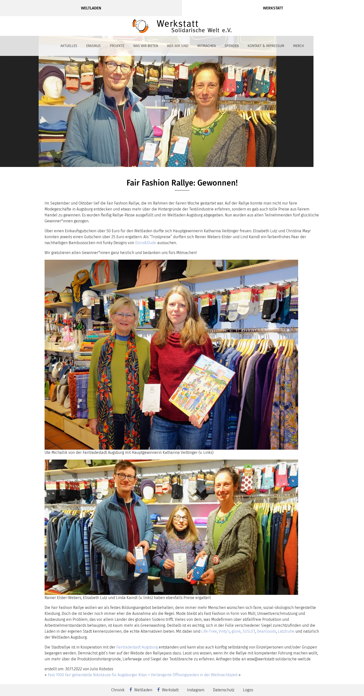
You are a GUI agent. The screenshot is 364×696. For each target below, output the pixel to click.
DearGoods (266, 631)
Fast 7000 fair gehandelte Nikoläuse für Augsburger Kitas (97, 675)
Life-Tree (209, 631)
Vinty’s (224, 631)
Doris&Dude (145, 242)
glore (236, 631)
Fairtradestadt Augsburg (137, 647)
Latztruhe (286, 631)
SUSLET (248, 631)
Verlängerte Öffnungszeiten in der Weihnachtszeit (194, 675)
